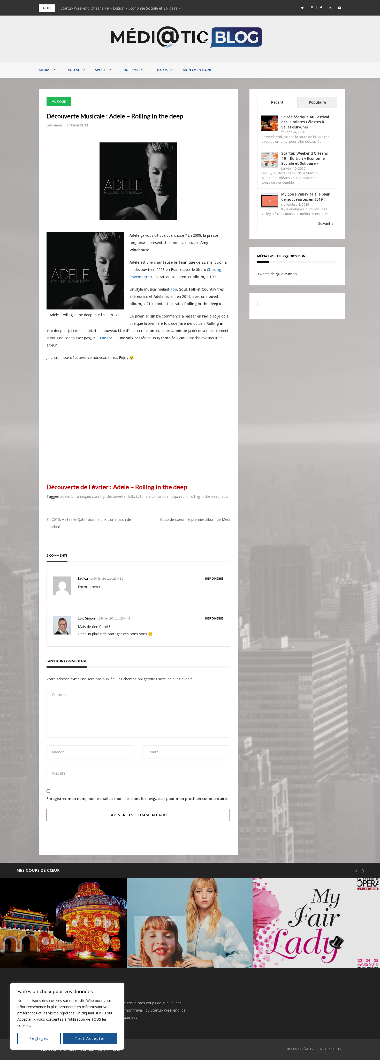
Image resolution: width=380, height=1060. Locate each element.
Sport (100, 69)
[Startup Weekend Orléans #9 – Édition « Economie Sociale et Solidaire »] (269, 159)
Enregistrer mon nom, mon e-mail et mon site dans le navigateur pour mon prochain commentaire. (137, 798)
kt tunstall (144, 496)
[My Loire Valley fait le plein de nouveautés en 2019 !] (269, 200)
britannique (80, 496)
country (98, 496)
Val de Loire (31, 933)
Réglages (39, 1038)
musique (161, 496)
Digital (73, 69)
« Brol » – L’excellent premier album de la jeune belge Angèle (187, 950)
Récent (277, 102)
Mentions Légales (300, 1049)
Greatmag (95, 1049)
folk (131, 496)
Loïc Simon (86, 618)
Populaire (317, 102)
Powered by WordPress (56, 1049)
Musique (59, 101)
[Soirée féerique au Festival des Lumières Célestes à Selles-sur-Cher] (269, 123)
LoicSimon (54, 125)
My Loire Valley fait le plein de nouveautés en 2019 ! (305, 197)
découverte (116, 496)
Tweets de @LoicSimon (277, 273)
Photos (161, 69)
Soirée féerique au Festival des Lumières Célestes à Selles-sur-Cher (305, 121)
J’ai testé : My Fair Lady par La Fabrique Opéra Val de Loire (315, 950)
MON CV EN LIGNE (197, 69)
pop (174, 496)
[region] (67, 1016)
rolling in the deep (204, 496)
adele (64, 496)
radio (183, 496)
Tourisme (130, 69)
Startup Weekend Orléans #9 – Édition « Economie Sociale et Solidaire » (120, 8)
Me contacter (330, 1049)
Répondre (214, 578)
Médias (45, 69)
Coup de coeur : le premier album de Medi (195, 519)
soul (225, 496)
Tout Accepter (90, 1038)
